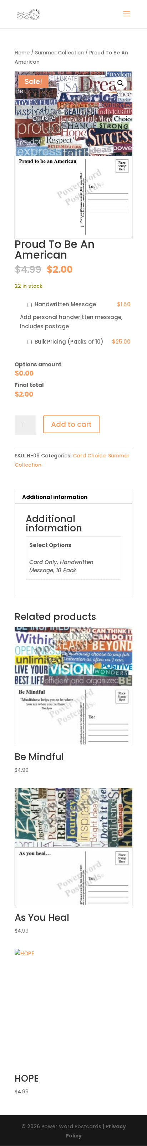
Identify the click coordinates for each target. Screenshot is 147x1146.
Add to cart (71, 424)
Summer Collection (59, 52)
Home (22, 52)
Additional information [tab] (54, 497)
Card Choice (89, 455)
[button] (120, 83)
